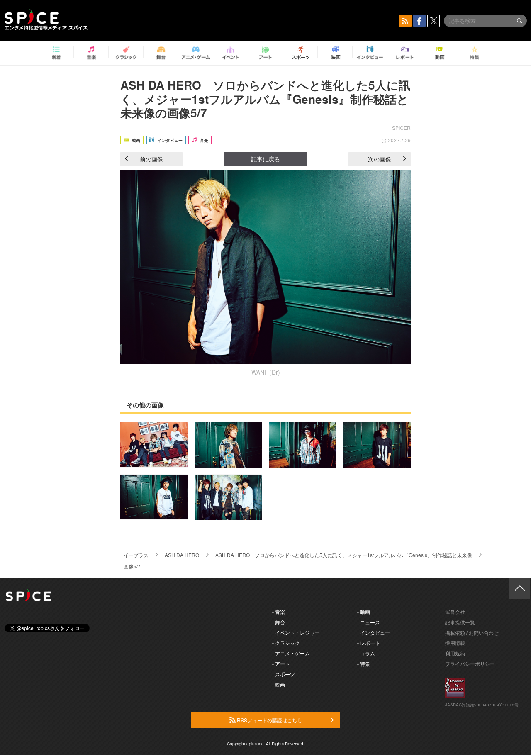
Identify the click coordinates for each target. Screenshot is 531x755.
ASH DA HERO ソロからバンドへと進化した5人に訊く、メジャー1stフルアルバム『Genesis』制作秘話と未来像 (343, 554)
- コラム (366, 653)
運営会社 (455, 611)
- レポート (368, 642)
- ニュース (368, 622)
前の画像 (151, 159)
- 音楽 (278, 611)
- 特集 (363, 663)
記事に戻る (265, 159)
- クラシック (286, 642)
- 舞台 (278, 622)
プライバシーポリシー (470, 663)
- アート (281, 663)
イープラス (136, 554)
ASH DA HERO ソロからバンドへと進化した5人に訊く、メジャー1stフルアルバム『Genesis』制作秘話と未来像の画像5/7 (265, 98)
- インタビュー (373, 632)
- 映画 (278, 684)
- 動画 (363, 611)
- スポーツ (283, 673)
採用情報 (455, 642)
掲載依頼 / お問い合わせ (472, 632)
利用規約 (455, 653)
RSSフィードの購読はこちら (269, 719)
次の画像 (379, 159)
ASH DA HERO (182, 554)
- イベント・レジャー (296, 632)
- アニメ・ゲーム (291, 653)
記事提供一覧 (460, 622)
